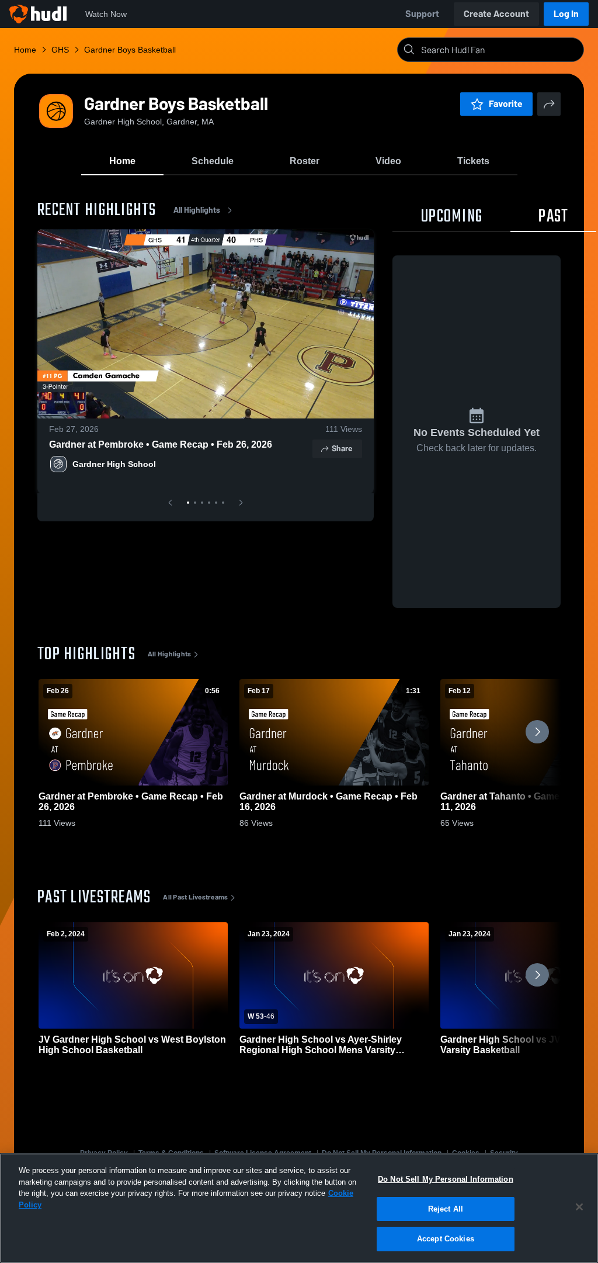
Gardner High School (114, 464)
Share (342, 448)
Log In (566, 14)
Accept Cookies (445, 1238)
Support (422, 14)
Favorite (506, 104)
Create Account (496, 14)
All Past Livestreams (195, 897)
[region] (299, 1208)
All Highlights (196, 210)
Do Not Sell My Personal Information (445, 1179)
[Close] (579, 1207)
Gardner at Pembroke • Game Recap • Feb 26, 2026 (160, 444)
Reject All (445, 1209)
